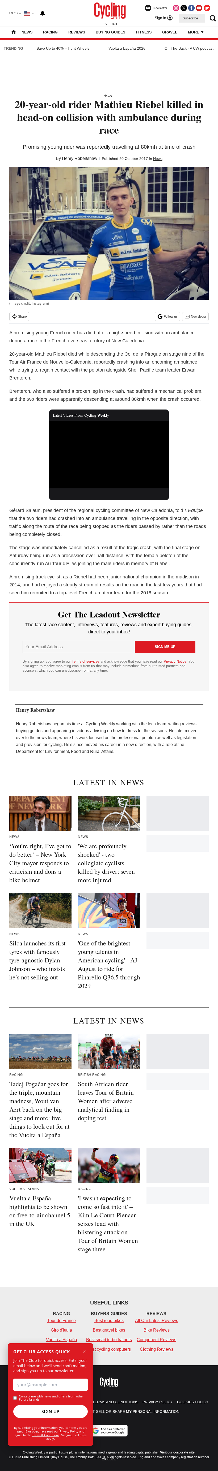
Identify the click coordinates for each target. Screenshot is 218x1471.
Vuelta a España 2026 (126, 48)
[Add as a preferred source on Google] (109, 1430)
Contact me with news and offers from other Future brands (51, 1398)
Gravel (169, 32)
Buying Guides (110, 32)
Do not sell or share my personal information (129, 1411)
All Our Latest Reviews (156, 1320)
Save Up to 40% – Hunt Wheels (62, 48)
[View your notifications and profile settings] (42, 13)
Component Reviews (156, 1339)
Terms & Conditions (45, 1435)
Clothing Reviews (156, 1349)
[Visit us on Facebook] (191, 8)
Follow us (171, 316)
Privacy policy (157, 1402)
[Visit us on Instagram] (176, 8)
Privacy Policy (69, 1431)
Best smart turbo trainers (109, 1339)
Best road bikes (109, 1320)
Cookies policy (192, 1402)
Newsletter (198, 316)
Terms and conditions (115, 1402)
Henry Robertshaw (79, 158)
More (194, 32)
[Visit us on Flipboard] (207, 8)
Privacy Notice (175, 661)
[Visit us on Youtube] (199, 8)
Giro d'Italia (61, 1330)
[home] (13, 33)
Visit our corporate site (177, 1452)
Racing (50, 32)
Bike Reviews (157, 1330)
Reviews (76, 32)
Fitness (144, 32)
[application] (109, 454)
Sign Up (50, 1411)
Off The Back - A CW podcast (189, 48)
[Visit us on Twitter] (184, 8)
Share (22, 316)
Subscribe (190, 18)
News (27, 32)
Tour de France (61, 1320)
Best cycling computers (109, 1349)
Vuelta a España (61, 1339)
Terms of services (86, 661)
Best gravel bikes (109, 1330)
